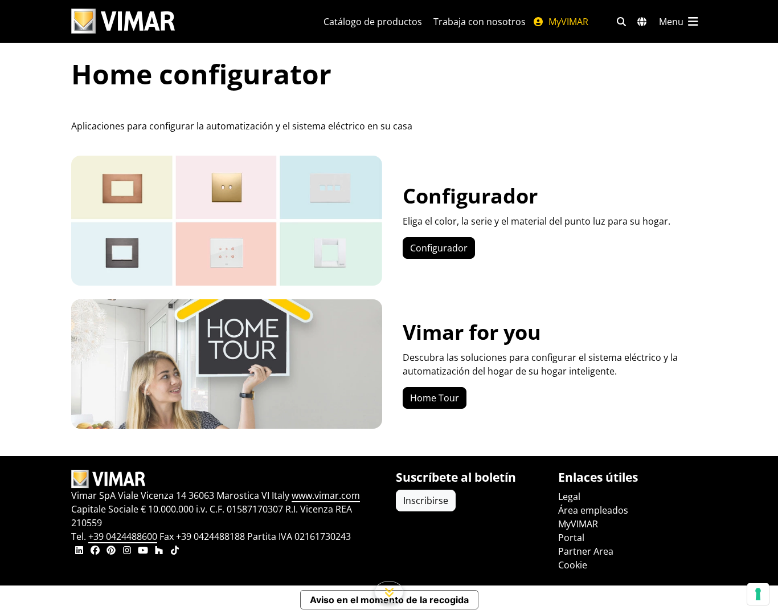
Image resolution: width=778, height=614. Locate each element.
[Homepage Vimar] (123, 21)
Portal (571, 537)
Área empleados (593, 510)
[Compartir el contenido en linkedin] (79, 551)
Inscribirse (425, 500)
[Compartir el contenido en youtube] (143, 551)
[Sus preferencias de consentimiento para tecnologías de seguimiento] (758, 594)
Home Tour (434, 398)
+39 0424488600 (122, 536)
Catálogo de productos (373, 21)
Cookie (572, 565)
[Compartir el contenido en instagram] (127, 551)
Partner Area (585, 551)
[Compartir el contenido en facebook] (95, 551)
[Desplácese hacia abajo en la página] (389, 592)
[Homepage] (226, 479)
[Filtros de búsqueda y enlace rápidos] (621, 22)
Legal (569, 496)
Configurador (439, 248)
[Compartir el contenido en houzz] (159, 551)
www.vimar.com (326, 495)
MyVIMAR (567, 21)
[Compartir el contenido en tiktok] (175, 551)
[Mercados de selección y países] (642, 22)
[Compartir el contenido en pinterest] (111, 551)
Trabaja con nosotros (479, 21)
